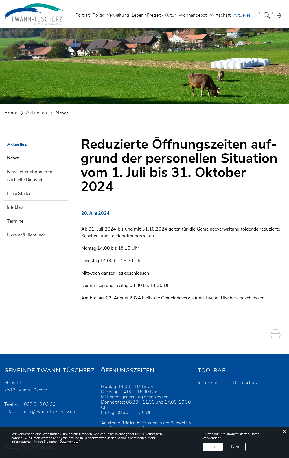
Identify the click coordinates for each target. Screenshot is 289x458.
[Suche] (267, 15)
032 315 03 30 (40, 404)
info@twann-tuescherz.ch (49, 411)
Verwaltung (118, 15)
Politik (98, 15)
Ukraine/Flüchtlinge (26, 235)
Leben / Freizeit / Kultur (154, 15)
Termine (15, 221)
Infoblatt (15, 207)
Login (280, 15)
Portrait (82, 15)
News (27, 158)
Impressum (209, 382)
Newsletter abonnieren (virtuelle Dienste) (29, 176)
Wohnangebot (193, 15)
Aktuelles (242, 15)
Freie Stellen (19, 193)
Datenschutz (245, 382)
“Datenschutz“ (69, 441)
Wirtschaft (220, 15)
